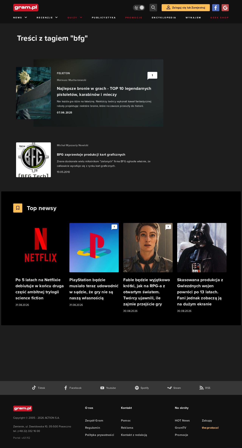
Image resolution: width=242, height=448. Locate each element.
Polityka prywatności (99, 435)
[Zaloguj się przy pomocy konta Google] (225, 7)
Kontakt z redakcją (134, 435)
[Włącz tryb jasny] (139, 8)
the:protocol (210, 427)
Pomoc (126, 420)
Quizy (72, 17)
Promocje (134, 17)
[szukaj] (153, 7)
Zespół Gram (94, 420)
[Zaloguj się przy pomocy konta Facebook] (215, 7)
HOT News (182, 420)
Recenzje (45, 17)
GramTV (180, 427)
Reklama (127, 427)
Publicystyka (104, 17)
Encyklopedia (164, 17)
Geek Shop (219, 17)
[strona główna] (35, 7)
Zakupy (207, 420)
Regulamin (92, 427)
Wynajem (193, 17)
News (17, 17)
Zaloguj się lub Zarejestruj (188, 8)
